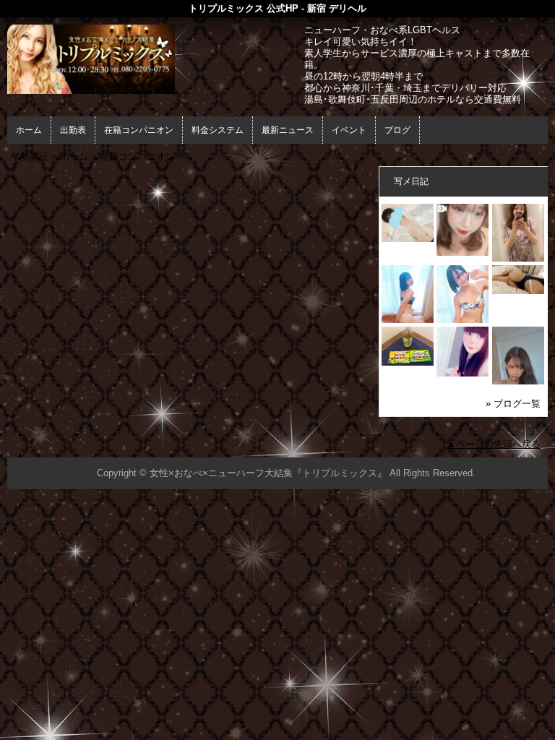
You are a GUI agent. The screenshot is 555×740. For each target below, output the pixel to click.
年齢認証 (29, 156)
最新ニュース (288, 130)
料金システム (218, 130)
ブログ (397, 130)
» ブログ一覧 (513, 403)
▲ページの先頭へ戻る (494, 444)
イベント (349, 130)
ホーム (29, 130)
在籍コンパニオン (138, 130)
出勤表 (73, 130)
